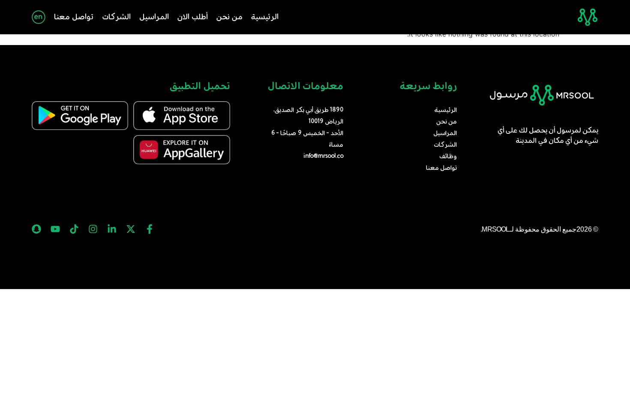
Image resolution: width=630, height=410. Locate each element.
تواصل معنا (73, 17)
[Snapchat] (36, 229)
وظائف (448, 156)
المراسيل (154, 17)
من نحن (229, 17)
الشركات (116, 17)
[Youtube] (55, 229)
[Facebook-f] (149, 229)
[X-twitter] (130, 229)
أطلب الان (192, 17)
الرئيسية (265, 17)
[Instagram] (93, 229)
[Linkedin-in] (112, 229)
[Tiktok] (74, 229)
